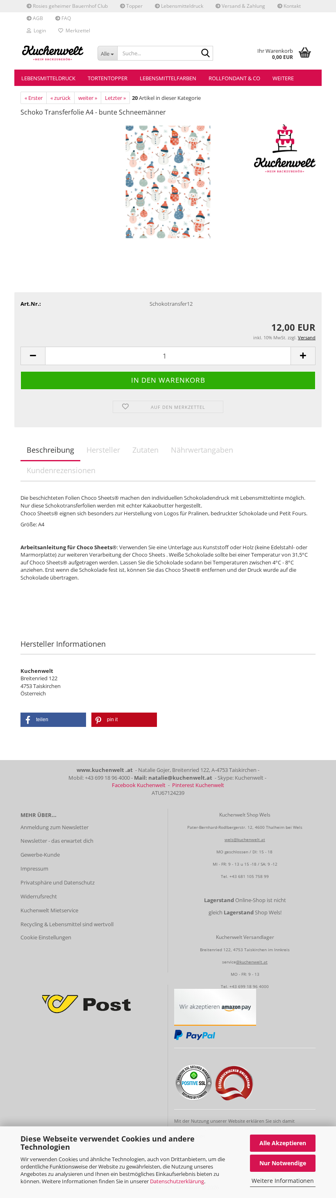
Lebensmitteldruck (181, 5)
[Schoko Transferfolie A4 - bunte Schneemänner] (168, 185)
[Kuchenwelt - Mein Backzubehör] (52, 53)
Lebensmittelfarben (168, 78)
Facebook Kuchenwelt (139, 785)
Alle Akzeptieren (282, 1143)
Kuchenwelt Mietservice (49, 910)
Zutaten (145, 450)
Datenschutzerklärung (177, 1181)
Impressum (34, 868)
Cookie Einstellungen (45, 937)
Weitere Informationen (283, 1180)
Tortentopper (107, 78)
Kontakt (291, 5)
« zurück (60, 98)
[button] (32, 356)
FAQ (65, 18)
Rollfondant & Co (234, 78)
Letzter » (115, 98)
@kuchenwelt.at (252, 962)
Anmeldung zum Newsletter (54, 827)
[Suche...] (205, 53)
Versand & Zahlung (242, 5)
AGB (37, 18)
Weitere (283, 78)
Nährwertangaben (202, 450)
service (229, 962)
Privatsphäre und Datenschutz (57, 882)
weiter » (87, 98)
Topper (134, 5)
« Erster (34, 98)
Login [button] (38, 30)
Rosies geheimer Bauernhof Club (70, 5)
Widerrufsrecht (38, 896)
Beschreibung (50, 450)
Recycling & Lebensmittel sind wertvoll (67, 924)
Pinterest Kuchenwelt (198, 785)
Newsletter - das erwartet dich (56, 840)
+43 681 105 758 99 (249, 876)
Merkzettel (76, 30)
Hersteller (103, 450)
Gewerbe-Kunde (40, 854)
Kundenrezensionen (61, 470)
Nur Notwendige (282, 1163)
